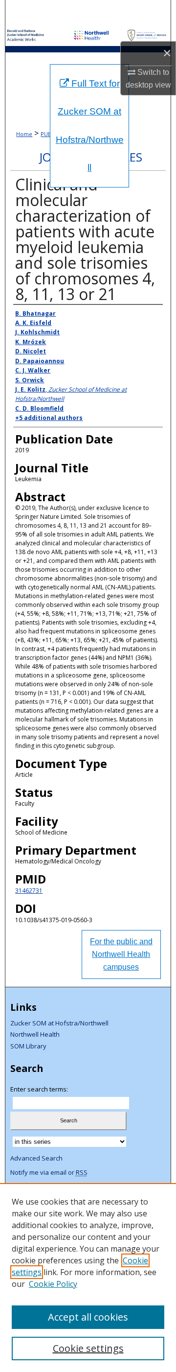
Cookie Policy (53, 1284)
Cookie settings (88, 1348)
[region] (88, 1277)
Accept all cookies (88, 1317)
